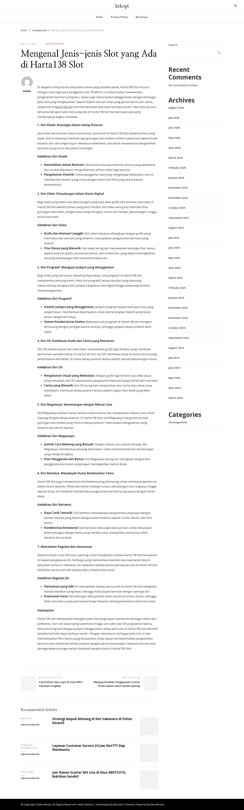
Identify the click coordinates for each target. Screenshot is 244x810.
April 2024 (174, 387)
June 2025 (174, 247)
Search (172, 45)
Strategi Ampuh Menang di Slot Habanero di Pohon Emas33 (92, 721)
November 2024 (178, 317)
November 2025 (178, 197)
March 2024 (175, 397)
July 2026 (173, 117)
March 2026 (175, 157)
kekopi (122, 5)
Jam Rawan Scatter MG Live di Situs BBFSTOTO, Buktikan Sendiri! (89, 774)
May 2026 (174, 137)
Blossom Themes (124, 804)
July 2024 (173, 357)
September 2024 (178, 337)
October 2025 (176, 207)
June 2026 (174, 127)
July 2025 (173, 237)
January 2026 (176, 177)
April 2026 (174, 147)
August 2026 (176, 107)
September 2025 (178, 217)
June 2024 (174, 367)
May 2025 (174, 257)
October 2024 (176, 327)
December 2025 (178, 187)
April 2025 (174, 267)
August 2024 (176, 347)
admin (27, 91)
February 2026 (177, 167)
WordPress (157, 804)
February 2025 (177, 287)
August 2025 (176, 227)
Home (99, 17)
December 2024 (178, 307)
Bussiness (142, 17)
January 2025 (176, 297)
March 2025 (175, 277)
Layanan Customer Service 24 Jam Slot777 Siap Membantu (88, 747)
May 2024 (174, 377)
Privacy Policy (119, 17)
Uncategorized (54, 43)
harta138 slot (64, 107)
